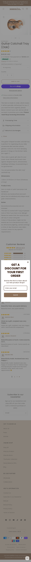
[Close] (28, 262)
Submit (15, 295)
